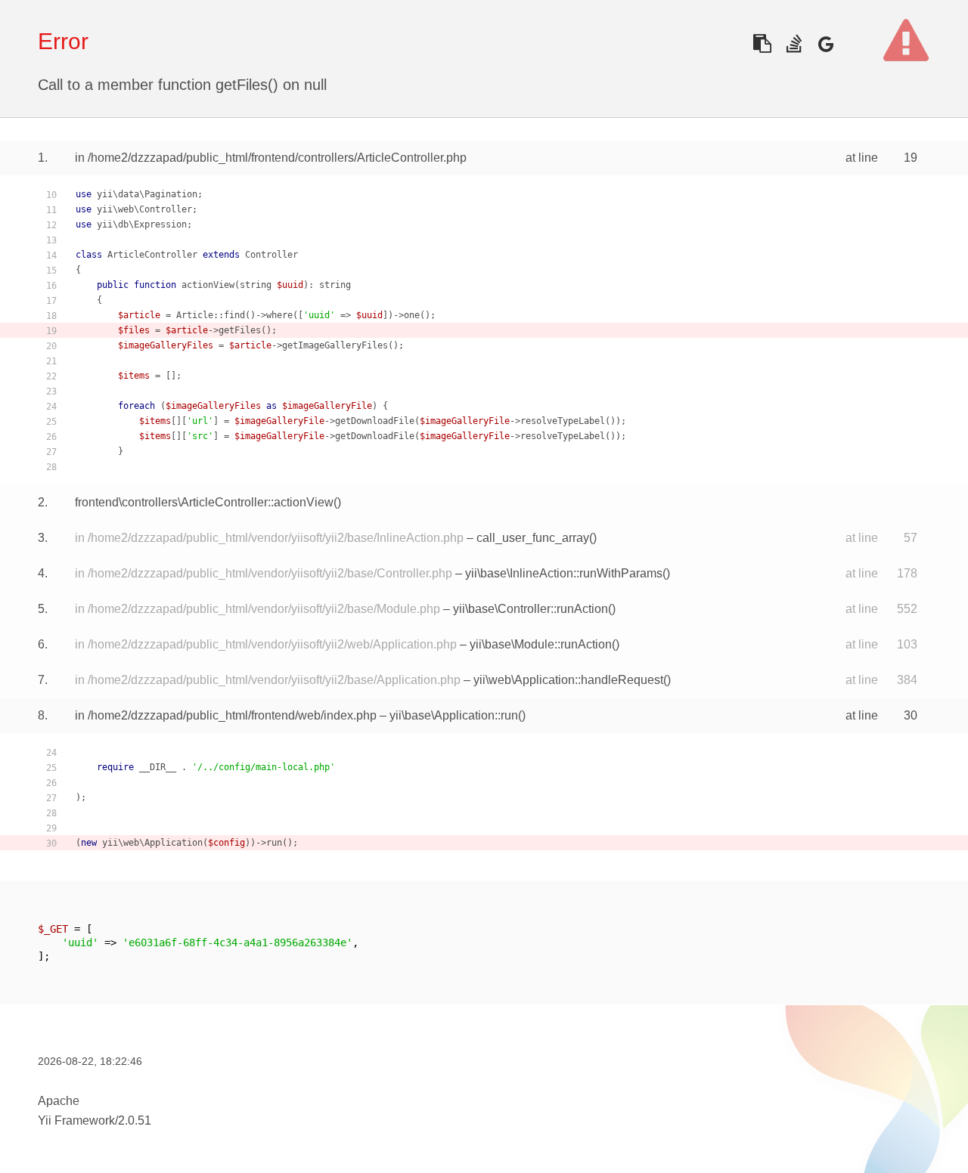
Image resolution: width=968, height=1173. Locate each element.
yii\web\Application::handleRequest (568, 679)
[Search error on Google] (825, 43)
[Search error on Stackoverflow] (793, 43)
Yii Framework (76, 1120)
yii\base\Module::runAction (541, 644)
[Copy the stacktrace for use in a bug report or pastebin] (762, 43)
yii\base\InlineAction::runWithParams (563, 573)
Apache (58, 1100)
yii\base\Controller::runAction (530, 608)
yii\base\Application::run (453, 715)
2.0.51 (134, 1120)
